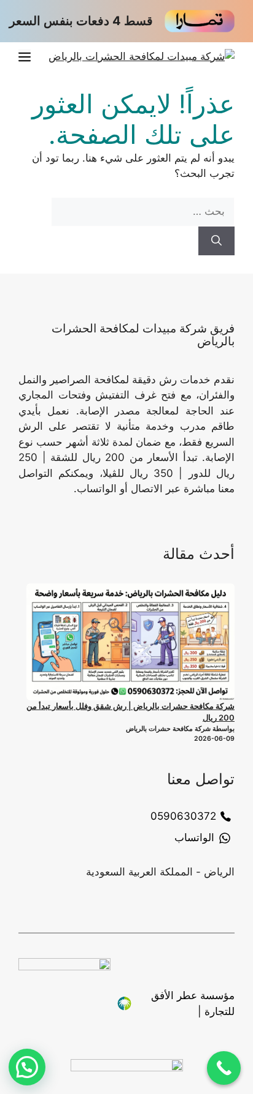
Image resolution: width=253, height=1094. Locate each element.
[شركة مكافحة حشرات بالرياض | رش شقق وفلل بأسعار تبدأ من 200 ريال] (130, 641)
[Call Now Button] (224, 1068)
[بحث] (216, 241)
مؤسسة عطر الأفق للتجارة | (193, 1003)
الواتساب (194, 837)
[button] (27, 1067)
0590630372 (183, 816)
